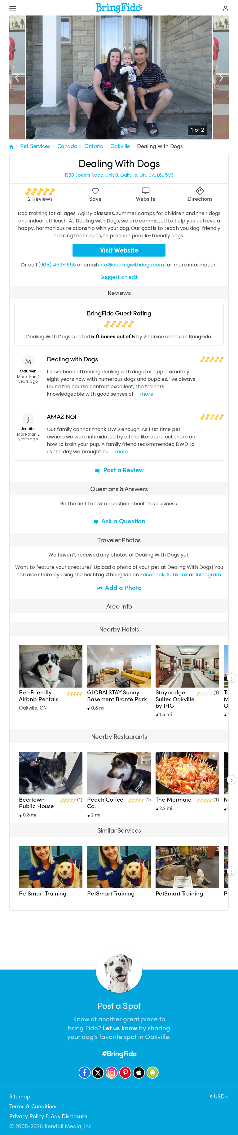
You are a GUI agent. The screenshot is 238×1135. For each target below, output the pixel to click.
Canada (67, 146)
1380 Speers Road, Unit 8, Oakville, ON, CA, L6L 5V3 (119, 175)
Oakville (120, 146)
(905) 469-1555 (57, 264)
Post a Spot (119, 1006)
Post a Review (123, 470)
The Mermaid (174, 799)
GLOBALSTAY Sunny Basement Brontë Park (117, 696)
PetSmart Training (43, 893)
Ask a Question (122, 521)
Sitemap (19, 1096)
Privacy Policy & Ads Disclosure (48, 1116)
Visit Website (119, 250)
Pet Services (35, 146)
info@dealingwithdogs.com (131, 264)
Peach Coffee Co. (105, 803)
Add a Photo (123, 588)
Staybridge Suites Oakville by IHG (175, 699)
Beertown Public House (36, 803)
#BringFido (119, 1053)
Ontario (93, 146)
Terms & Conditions (33, 1106)
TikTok (180, 574)
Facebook (152, 574)
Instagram (208, 574)
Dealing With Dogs (160, 146)
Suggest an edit (119, 277)
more (146, 394)
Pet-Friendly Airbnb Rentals (38, 696)
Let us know (120, 1028)
